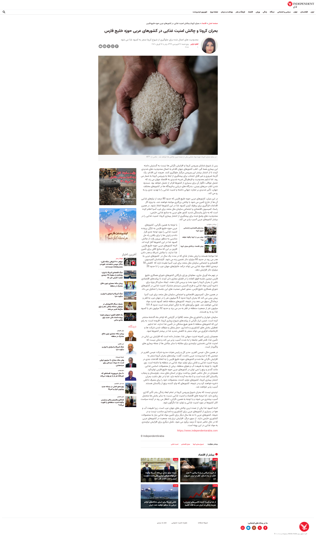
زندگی (265, 11)
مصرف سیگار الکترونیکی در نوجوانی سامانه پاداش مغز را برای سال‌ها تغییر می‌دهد (111, 307)
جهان (295, 11)
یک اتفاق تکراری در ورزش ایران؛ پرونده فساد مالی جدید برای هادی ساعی (111, 317)
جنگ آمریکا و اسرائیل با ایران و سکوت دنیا (112, 295)
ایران (312, 11)
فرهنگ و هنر (240, 11)
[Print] (100, 46)
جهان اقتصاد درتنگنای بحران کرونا (192, 246)
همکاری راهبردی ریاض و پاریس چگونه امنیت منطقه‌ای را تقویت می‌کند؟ (112, 402)
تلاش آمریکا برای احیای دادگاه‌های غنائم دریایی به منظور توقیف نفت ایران (160, 504)
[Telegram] (248, 528)
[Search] (4, 12)
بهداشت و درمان (227, 11)
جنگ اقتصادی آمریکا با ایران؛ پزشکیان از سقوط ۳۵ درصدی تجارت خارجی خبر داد (112, 275)
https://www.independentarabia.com (197, 431)
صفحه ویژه (214, 11)
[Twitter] (108, 46)
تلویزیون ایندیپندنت (200, 11)
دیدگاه (272, 11)
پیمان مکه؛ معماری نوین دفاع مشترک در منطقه (112, 284)
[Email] (104, 46)
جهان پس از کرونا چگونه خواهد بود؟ (193, 238)
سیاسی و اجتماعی (284, 11)
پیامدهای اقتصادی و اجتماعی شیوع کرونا (194, 229)
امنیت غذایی (174, 444)
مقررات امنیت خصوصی (179, 522)
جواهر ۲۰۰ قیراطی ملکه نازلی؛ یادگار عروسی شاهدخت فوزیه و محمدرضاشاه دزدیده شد (111, 264)
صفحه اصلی (213, 23)
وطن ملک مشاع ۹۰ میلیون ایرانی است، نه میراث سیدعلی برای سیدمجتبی (112, 363)
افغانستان (304, 11)
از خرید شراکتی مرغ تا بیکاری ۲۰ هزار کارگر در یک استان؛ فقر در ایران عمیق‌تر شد (200, 475)
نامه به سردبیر (162, 522)
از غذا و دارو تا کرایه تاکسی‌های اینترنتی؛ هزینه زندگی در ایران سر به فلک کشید (199, 504)
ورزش (258, 11)
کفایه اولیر (194, 44)
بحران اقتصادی (185, 444)
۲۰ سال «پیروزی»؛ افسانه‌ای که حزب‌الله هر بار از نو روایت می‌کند (112, 374)
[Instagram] (254, 528)
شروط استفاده (203, 522)
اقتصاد (250, 11)
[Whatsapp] (113, 46)
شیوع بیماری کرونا (198, 444)
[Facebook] (117, 46)
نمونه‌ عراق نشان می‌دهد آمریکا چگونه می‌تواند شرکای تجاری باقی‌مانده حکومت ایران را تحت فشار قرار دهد (160, 475)
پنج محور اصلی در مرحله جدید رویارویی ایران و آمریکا (113, 388)
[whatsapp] (243, 528)
